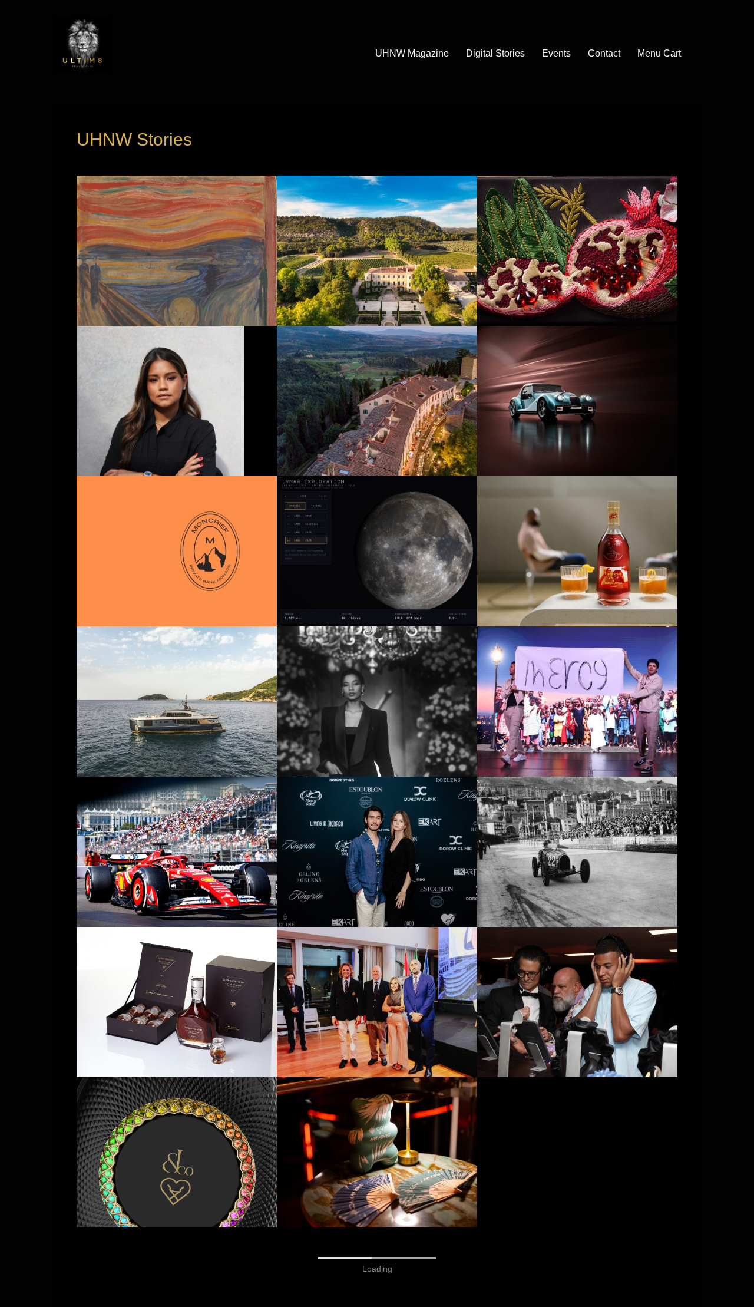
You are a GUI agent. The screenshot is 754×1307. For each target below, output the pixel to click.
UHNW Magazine (412, 53)
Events (556, 53)
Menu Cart (659, 53)
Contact (604, 53)
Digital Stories (495, 53)
